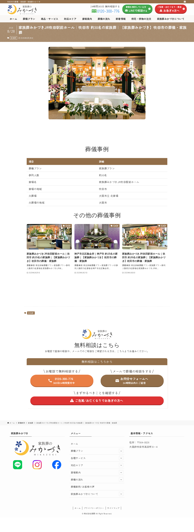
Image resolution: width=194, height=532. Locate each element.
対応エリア (77, 465)
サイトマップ (113, 508)
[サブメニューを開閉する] (121, 451)
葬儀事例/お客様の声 (83, 486)
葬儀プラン (77, 451)
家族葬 (13, 38)
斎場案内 (76, 472)
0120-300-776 (108, 11)
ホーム (74, 443)
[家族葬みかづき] (22, 9)
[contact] (185, 1)
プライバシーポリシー (94, 508)
